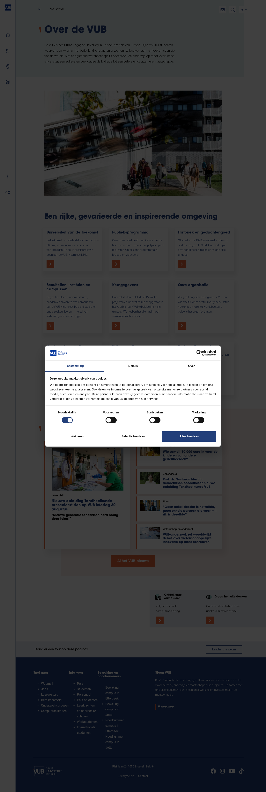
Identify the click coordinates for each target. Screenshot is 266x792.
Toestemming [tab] (74, 365)
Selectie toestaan (133, 436)
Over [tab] (191, 365)
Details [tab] (133, 365)
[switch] (111, 420)
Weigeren (77, 436)
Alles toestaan (189, 436)
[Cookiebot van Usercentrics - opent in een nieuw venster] (199, 353)
